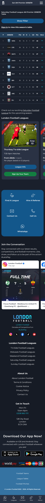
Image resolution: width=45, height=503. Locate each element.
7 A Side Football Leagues (22, 348)
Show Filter (22, 21)
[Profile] (41, 3)
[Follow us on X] (16, 334)
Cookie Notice (22, 386)
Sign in (4, 27)
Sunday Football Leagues (22, 364)
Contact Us (22, 394)
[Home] (3, 3)
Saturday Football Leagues (22, 360)
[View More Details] (42, 41)
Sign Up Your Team (20, 174)
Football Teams (22, 473)
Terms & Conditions (23, 382)
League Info (20, 167)
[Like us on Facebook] (22, 334)
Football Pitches (22, 484)
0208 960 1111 (22, 413)
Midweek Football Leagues (22, 352)
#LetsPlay (23, 330)
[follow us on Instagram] (10, 334)
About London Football (22, 378)
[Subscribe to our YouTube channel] (34, 334)
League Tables (22, 479)
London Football (22, 325)
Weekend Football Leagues (22, 356)
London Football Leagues (14, 118)
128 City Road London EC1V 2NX (22, 422)
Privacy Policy (22, 390)
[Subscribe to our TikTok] (28, 334)
